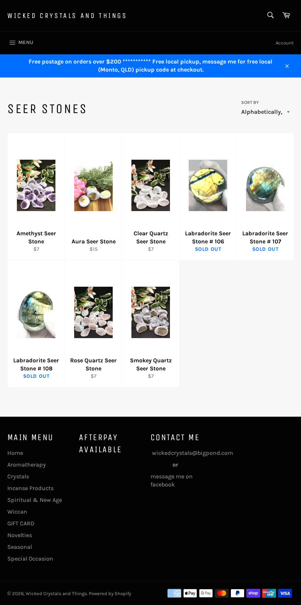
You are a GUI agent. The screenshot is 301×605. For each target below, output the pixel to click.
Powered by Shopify (110, 593)
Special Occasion (30, 558)
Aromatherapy (26, 464)
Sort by (250, 102)
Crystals (18, 476)
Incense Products (30, 488)
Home (15, 452)
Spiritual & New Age (34, 499)
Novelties (19, 535)
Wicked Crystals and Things (67, 15)
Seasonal (19, 546)
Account (285, 43)
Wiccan (17, 511)
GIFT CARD (21, 523)
